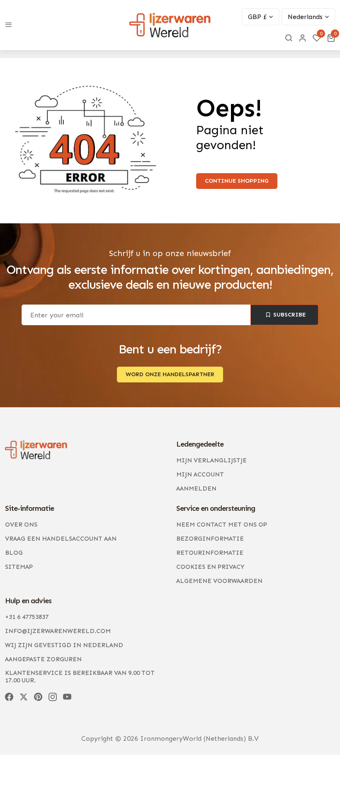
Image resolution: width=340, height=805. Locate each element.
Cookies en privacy (210, 567)
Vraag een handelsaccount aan (61, 538)
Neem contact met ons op (221, 524)
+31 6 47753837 (27, 617)
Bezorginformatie (210, 538)
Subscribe (289, 314)
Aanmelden (196, 488)
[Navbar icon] (8, 25)
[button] (331, 38)
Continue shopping (237, 180)
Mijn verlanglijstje (211, 460)
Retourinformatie (209, 552)
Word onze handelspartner (170, 374)
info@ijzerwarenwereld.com (58, 631)
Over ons (21, 524)
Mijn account (200, 474)
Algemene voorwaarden (219, 581)
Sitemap (19, 567)
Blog (14, 552)
